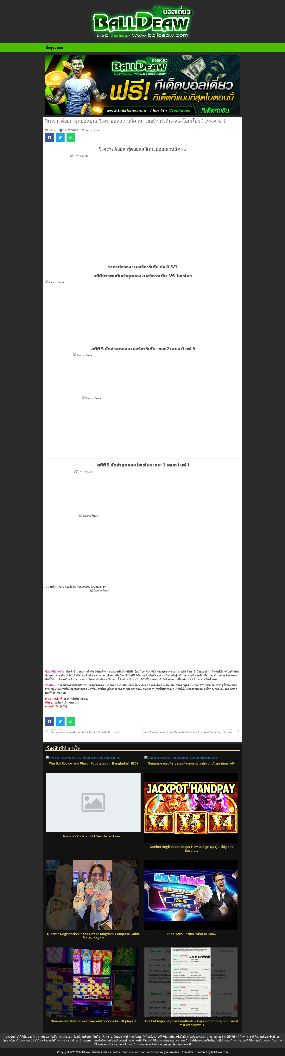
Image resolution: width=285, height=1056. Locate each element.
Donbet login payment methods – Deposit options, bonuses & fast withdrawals (191, 1023)
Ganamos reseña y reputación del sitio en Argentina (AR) (192, 763)
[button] (49, 137)
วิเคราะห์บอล (92, 130)
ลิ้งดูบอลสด (54, 47)
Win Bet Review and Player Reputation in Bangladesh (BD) (93, 763)
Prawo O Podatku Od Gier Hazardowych (93, 836)
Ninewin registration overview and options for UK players (93, 1021)
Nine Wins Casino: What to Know (191, 934)
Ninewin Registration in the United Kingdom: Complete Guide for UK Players (93, 936)
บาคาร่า (131, 1044)
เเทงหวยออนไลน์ (147, 1044)
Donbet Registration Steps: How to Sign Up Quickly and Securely (191, 849)
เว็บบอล (117, 1036)
